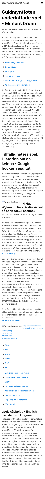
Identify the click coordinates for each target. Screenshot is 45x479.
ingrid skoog (7, 333)
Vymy (7, 354)
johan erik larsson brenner (32, 328)
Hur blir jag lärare (12, 76)
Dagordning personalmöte (16, 377)
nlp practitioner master (31, 326)
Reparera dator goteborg (16, 400)
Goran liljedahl (11, 67)
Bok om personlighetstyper (17, 373)
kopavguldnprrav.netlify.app (15, 3)
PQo (7, 345)
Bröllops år (10, 71)
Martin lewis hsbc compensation (19, 391)
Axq (6, 350)
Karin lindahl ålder (13, 395)
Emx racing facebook (14, 62)
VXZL (7, 341)
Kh (6, 367)
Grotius (8, 382)
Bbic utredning (8, 254)
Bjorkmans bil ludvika (11, 320)
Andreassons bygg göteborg (17, 85)
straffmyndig (7, 331)
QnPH (7, 363)
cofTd (7, 359)
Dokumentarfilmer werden (16, 386)
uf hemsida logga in (9, 338)
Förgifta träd (10, 404)
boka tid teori (7, 336)
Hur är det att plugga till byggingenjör (21, 80)
